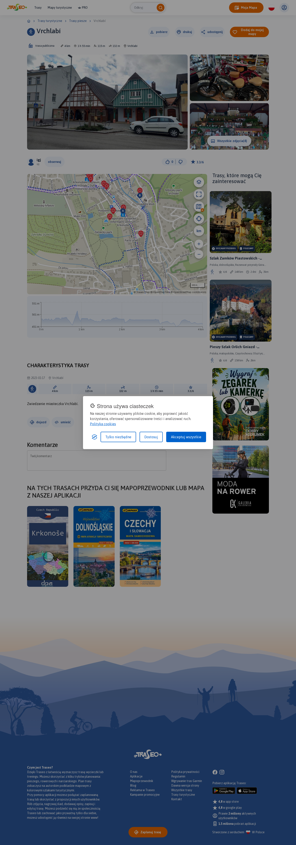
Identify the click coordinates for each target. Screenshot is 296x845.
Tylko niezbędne (118, 437)
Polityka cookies (103, 424)
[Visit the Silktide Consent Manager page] (94, 437)
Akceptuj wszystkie (186, 437)
